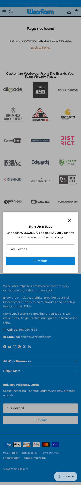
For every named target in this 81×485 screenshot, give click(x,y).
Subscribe (40, 261)
